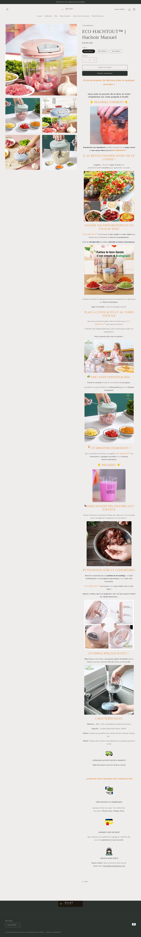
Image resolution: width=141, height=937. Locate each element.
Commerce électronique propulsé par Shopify (31, 932)
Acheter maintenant (104, 73)
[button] (7, 9)
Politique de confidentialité (53, 932)
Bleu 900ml (102, 51)
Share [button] (86, 881)
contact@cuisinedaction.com (114, 866)
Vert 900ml (116, 51)
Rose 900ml (88, 51)
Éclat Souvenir (14, 932)
